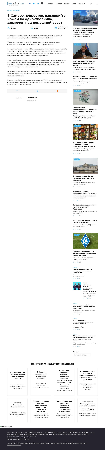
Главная (50, 3)
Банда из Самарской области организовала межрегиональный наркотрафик (84, 306)
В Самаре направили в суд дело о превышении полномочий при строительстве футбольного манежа (84, 338)
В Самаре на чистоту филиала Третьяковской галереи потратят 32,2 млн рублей (85, 30)
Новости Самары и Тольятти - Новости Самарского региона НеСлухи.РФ (44, 443)
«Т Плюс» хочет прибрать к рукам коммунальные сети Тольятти (84, 63)
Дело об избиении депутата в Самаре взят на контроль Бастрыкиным (82, 271)
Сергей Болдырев (73, 443)
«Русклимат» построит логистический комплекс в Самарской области (89, 288)
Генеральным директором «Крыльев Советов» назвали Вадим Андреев (84, 253)
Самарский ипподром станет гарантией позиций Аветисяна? (84, 207)
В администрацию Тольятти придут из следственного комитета (84, 178)
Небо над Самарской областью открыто (17, 405)
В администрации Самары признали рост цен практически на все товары (84, 144)
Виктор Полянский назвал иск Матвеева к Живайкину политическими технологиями (64, 406)
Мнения (66, 3)
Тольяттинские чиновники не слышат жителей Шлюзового (85, 77)
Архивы (75, 352)
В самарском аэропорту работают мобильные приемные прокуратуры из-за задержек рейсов (64, 376)
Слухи (74, 3)
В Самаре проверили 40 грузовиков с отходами (40, 375)
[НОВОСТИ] (85, 25)
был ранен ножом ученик (39, 42)
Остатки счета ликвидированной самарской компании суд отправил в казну (85, 110)
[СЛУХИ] (85, 173)
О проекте (81, 3)
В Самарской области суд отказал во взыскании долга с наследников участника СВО (87, 406)
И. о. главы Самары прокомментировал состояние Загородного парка (83, 322)
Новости (59, 3)
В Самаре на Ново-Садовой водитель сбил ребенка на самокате (17, 375)
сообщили (22, 44)
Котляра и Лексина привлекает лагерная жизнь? (85, 192)
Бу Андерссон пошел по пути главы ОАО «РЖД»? (85, 221)
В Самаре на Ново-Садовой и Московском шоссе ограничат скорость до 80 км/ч (87, 375)
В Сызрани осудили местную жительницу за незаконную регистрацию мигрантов (41, 406)
